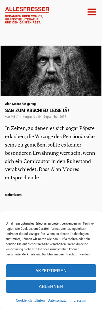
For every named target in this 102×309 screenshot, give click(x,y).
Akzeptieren (51, 270)
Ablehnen (51, 286)
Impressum (77, 300)
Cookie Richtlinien (30, 300)
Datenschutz (57, 300)
